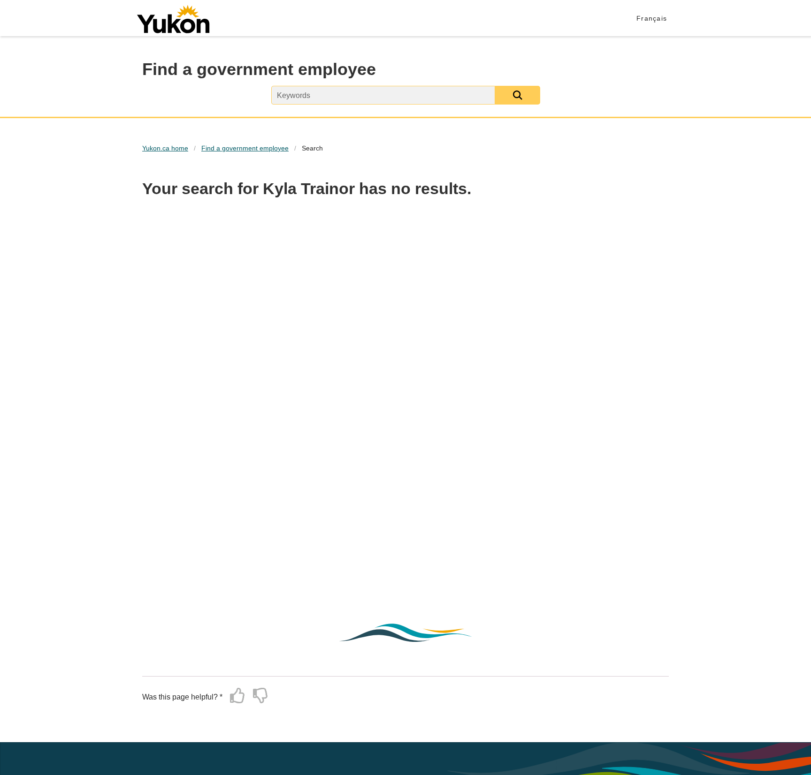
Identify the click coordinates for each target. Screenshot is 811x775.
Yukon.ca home (165, 148)
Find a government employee (245, 148)
